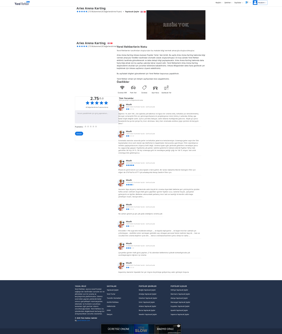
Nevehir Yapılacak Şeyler (148, 314)
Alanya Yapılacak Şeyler (179, 298)
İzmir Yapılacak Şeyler (147, 302)
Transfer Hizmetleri (114, 298)
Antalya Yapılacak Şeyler (148, 294)
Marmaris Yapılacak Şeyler (180, 294)
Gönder (79, 134)
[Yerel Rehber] (22, 3)
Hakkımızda (111, 306)
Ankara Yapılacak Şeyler (147, 306)
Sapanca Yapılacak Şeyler (180, 314)
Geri (34, 3)
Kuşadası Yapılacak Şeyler (180, 306)
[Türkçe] (145, 11)
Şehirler (227, 3)
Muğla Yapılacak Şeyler (147, 290)
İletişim (109, 314)
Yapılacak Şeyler (132, 11)
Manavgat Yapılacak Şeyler (180, 302)
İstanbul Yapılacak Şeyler (148, 298)
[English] (141, 11)
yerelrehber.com (83, 320)
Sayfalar (238, 3)
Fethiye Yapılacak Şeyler (179, 290)
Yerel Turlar (111, 294)
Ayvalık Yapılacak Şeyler (179, 310)
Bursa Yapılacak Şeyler (147, 310)
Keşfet (218, 3)
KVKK (109, 310)
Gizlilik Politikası (113, 302)
